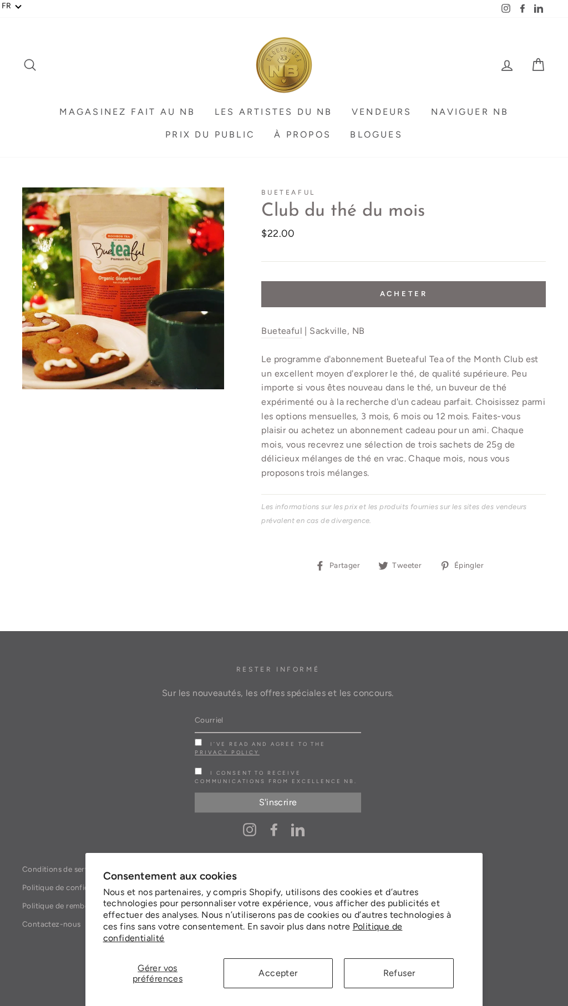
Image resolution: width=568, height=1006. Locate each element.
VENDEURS (382, 111)
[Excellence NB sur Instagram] (249, 829)
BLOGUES (376, 134)
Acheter (404, 293)
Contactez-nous (51, 923)
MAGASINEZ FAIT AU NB (127, 111)
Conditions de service (60, 869)
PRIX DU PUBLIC (210, 134)
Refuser (399, 973)
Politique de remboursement (72, 905)
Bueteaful (288, 192)
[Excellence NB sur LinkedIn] (298, 829)
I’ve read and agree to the (260, 748)
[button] (12, 6)
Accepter (277, 973)
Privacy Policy (227, 752)
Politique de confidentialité (70, 887)
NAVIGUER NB (470, 111)
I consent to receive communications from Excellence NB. (276, 777)
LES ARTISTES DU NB (274, 111)
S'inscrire (278, 802)
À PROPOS (302, 134)
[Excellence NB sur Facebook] (274, 829)
